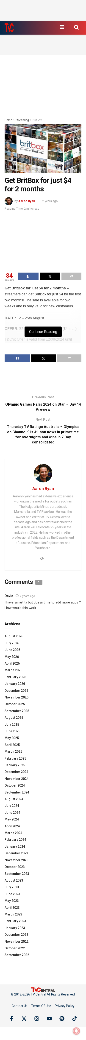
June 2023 (12, 894)
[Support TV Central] (43, 989)
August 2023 (14, 880)
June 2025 (12, 731)
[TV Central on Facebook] (11, 1018)
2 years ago (50, 201)
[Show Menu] (62, 27)
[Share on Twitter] (50, 276)
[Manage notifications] (76, 1031)
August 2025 (14, 717)
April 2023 (12, 907)
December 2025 (16, 690)
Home (8, 120)
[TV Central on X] (24, 1018)
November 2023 (16, 860)
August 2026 (14, 636)
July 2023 (12, 887)
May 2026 (12, 657)
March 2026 (13, 670)
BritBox (37, 120)
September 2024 (17, 792)
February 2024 (15, 839)
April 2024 (12, 826)
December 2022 (16, 934)
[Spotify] (62, 1018)
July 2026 (12, 643)
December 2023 (16, 853)
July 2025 (12, 724)
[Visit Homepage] (9, 27)
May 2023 (12, 901)
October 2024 (15, 785)
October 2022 (15, 948)
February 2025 (15, 758)
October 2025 (15, 704)
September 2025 (17, 711)
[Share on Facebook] (28, 276)
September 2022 (17, 955)
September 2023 (17, 874)
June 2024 (12, 812)
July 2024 (12, 806)
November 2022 (16, 941)
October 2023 (15, 867)
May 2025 (12, 738)
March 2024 (13, 833)
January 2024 (15, 846)
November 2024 (16, 779)
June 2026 (12, 650)
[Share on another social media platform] (71, 276)
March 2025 (13, 751)
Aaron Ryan (26, 201)
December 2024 (16, 772)
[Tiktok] (74, 1018)
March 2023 (13, 914)
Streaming (22, 120)
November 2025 (16, 697)
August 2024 (14, 799)
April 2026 (12, 663)
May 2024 (12, 819)
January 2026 (15, 684)
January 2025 (15, 765)
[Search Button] (76, 27)
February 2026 (15, 677)
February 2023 (15, 921)
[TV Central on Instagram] (37, 1018)
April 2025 (12, 745)
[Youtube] (49, 1018)
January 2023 (15, 928)
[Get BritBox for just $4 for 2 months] (43, 148)
